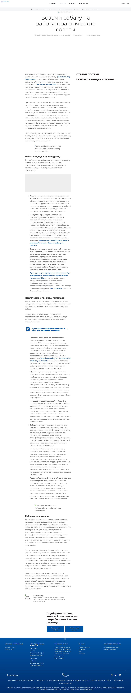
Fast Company (56, 288)
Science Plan (9, 649)
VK (115, 675)
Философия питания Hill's (63, 651)
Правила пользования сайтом (101, 680)
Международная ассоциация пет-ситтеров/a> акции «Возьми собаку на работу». (49, 243)
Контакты (82, 649)
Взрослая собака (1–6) (37, 653)
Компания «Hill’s (37, 278)
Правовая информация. (86, 689)
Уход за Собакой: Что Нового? (43, 9)
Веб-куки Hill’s (118, 680)
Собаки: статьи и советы (63, 649)
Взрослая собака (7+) (36, 655)
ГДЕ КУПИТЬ (124, 3)
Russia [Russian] (14, 675)
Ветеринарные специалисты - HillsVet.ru (21, 680)
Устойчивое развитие (62, 654)
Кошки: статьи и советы (62, 647)
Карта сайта (41, 680)
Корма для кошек (74, 629)
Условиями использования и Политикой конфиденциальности (68, 680)
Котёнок (32, 661)
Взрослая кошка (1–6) (37, 663)
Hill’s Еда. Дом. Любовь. (111, 647)
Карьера (82, 654)
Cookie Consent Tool (65, 683)
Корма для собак (55, 629)
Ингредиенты (59, 656)
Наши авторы (59, 658)
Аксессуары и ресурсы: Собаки (62, 9)
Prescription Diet (10, 647)
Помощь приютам (110, 649)
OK (111, 675)
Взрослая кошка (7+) (36, 665)
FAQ (80, 651)
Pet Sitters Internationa (46, 85)
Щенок (32, 651)
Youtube (120, 675)
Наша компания (84, 647)
